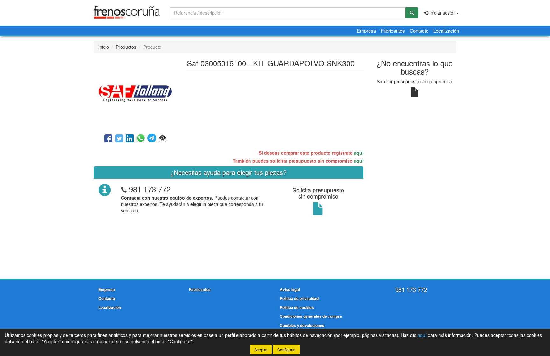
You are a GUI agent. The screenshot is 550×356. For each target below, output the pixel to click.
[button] (162, 139)
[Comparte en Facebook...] (108, 139)
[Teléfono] (124, 188)
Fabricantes (393, 30)
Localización (446, 30)
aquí (358, 152)
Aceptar (261, 349)
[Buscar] (411, 12)
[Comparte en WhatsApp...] (141, 139)
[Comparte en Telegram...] (153, 139)
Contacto (419, 30)
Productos (126, 47)
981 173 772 (150, 188)
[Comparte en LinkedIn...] (130, 139)
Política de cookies (297, 307)
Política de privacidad (299, 298)
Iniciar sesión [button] (442, 13)
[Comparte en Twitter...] (119, 139)
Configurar (286, 349)
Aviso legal (290, 289)
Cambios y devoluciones (302, 325)
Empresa (366, 30)
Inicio (103, 47)
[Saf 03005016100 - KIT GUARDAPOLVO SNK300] (135, 92)
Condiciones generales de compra (311, 316)
